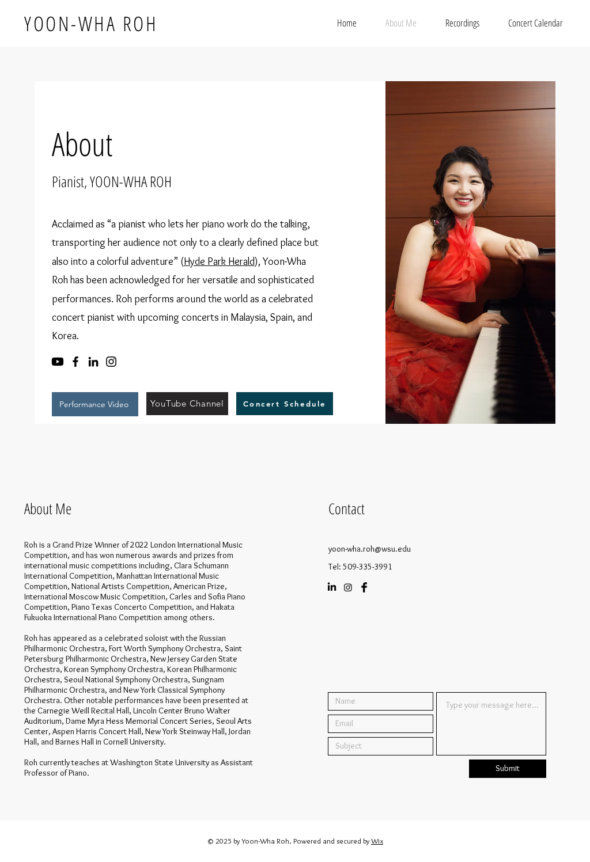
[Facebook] (75, 362)
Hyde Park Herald (219, 261)
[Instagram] (111, 362)
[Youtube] (58, 362)
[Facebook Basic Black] (364, 587)
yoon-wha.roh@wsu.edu (369, 549)
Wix (377, 840)
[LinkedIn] (93, 362)
